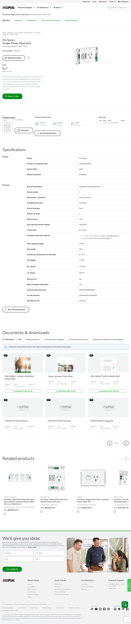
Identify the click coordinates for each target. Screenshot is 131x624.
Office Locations (32, 589)
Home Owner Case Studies (61, 594)
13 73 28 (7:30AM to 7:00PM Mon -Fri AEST (116, 585)
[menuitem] (26, 7)
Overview (6, 20)
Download (25, 130)
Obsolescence (60, 608)
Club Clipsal (84, 584)
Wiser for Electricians (87, 587)
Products (10, 33)
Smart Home (57, 587)
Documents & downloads (51, 20)
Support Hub (111, 588)
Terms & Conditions (74, 608)
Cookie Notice (22, 608)
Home (4, 33)
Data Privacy (34, 608)
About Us (30, 584)
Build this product (14, 58)
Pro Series (36, 33)
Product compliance (7, 608)
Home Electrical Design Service (62, 589)
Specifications (32, 20)
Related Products (71, 20)
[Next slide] (126, 459)
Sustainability (31, 587)
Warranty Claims (46, 608)
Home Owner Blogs (59, 592)
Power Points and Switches (23, 33)
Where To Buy (13, 96)
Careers (30, 597)
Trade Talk (84, 589)
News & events (32, 592)
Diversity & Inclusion (33, 594)
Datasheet (18, 20)
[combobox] (49, 559)
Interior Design (58, 584)
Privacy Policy (32, 547)
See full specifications (48, 133)
